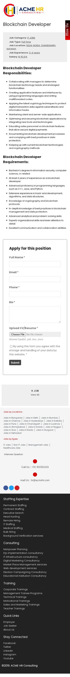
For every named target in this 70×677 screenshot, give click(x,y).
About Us (8, 629)
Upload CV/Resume (23, 328)
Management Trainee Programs (22, 593)
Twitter (7, 647)
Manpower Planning (15, 549)
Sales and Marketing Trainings (21, 604)
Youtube (8, 658)
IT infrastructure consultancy (20, 557)
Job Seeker (10, 625)
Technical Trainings (15, 597)
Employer (9, 622)
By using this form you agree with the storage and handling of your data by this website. (34, 350)
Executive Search (13, 513)
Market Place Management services (25, 564)
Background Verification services (23, 535)
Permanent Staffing (15, 505)
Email (14, 272)
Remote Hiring (11, 520)
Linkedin (8, 650)
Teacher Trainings (14, 608)
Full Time (26, 41)
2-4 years (34, 52)
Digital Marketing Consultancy (21, 560)
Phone (14, 287)
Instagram (9, 654)
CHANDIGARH (48, 45)
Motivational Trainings (16, 601)
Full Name (17, 257)
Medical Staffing (13, 528)
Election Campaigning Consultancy (25, 572)
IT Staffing (9, 524)
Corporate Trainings (15, 589)
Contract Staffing (13, 509)
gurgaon (11, 48)
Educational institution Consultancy (24, 576)
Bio (12, 302)
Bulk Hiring (9, 532)
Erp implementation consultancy (23, 553)
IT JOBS (31, 37)
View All (35, 394)
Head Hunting (11, 516)
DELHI (29, 45)
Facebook (9, 643)
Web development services (20, 568)
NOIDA (36, 45)
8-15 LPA (22, 56)
